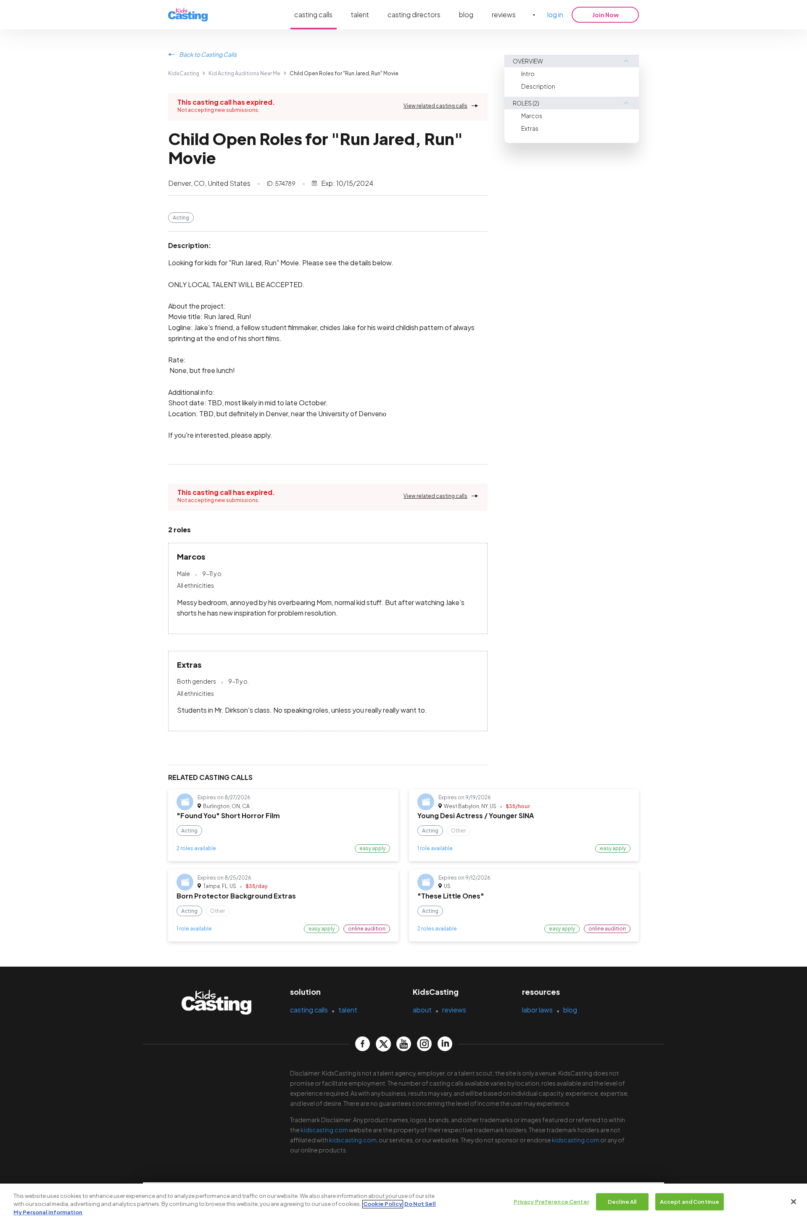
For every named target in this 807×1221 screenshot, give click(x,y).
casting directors (414, 14)
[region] (403, 1202)
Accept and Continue (689, 1201)
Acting (181, 217)
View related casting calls (435, 106)
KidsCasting (183, 73)
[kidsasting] (188, 15)
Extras (529, 128)
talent (360, 14)
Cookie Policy (382, 1204)
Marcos (531, 115)
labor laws (537, 1009)
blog (466, 14)
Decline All (622, 1201)
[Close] (793, 1201)
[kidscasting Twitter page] (383, 1043)
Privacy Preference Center (551, 1201)
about (422, 1009)
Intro (528, 73)
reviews (504, 14)
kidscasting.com (324, 1130)
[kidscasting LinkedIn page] (445, 1043)
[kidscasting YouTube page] (403, 1043)
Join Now (605, 14)
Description (538, 86)
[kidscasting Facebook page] (362, 1043)
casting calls (313, 14)
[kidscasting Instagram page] (424, 1043)
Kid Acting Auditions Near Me (244, 73)
